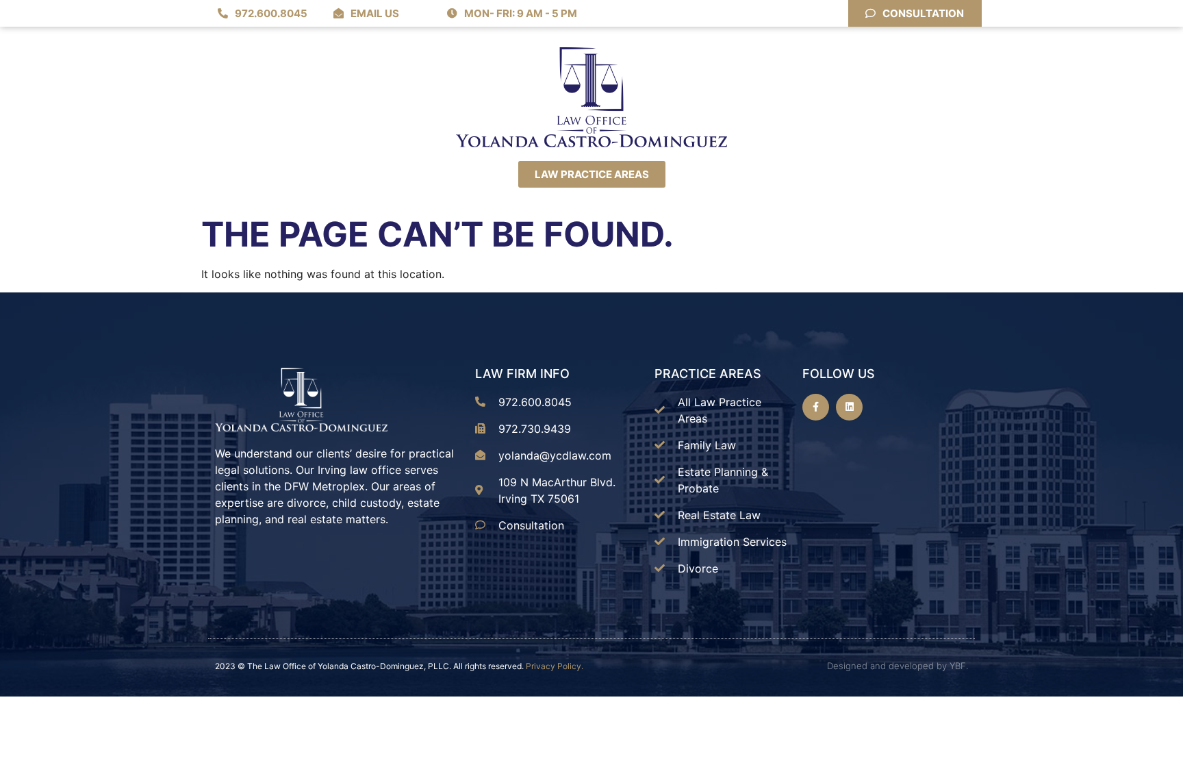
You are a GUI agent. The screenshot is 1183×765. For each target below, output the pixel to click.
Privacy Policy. (554, 666)
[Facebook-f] (815, 407)
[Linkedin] (849, 407)
